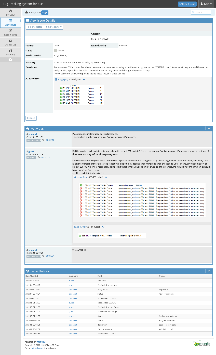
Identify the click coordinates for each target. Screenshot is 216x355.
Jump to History (54, 26)
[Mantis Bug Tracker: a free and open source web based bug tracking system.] (201, 343)
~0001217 (45, 157)
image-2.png (82, 177)
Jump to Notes (35, 26)
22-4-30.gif (81, 226)
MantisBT (41, 341)
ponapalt (33, 134)
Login (44, 12)
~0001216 (49, 139)
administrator (38, 348)
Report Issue (188, 3)
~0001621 (49, 255)
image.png (63, 79)
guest (31, 151)
